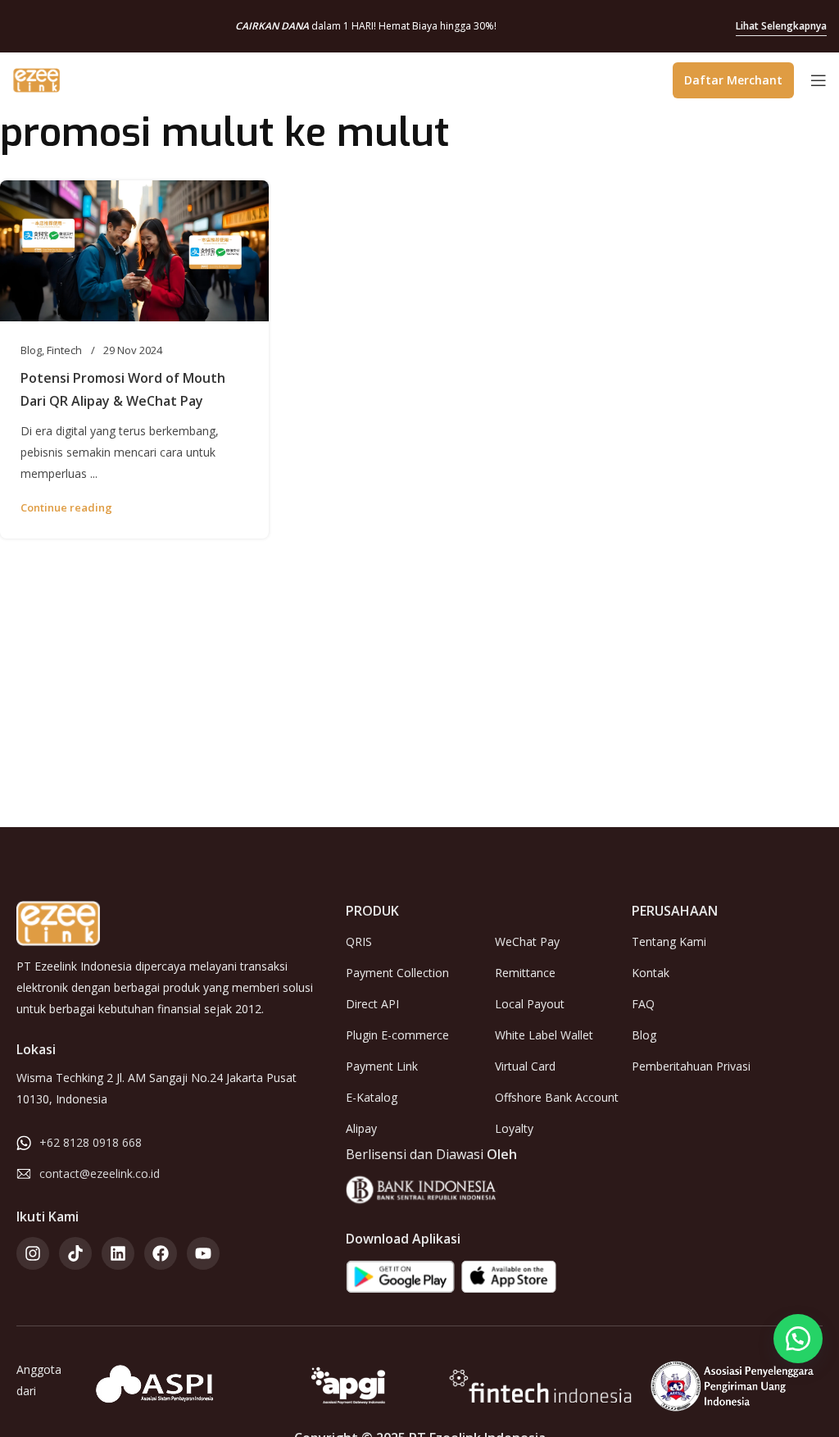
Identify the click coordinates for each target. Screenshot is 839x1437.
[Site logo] (36, 79)
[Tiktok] (75, 1253)
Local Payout (530, 1004)
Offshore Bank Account (557, 1097)
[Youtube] (203, 1253)
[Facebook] (160, 1253)
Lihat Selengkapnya (781, 26)
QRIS (359, 941)
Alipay (361, 1128)
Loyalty (514, 1128)
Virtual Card (525, 1066)
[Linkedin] (118, 1253)
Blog (31, 350)
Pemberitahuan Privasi (691, 1066)
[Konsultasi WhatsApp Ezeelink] (798, 1338)
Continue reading (66, 507)
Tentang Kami (669, 941)
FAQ (643, 1004)
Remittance (525, 972)
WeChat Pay (527, 941)
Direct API (372, 1004)
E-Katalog (371, 1097)
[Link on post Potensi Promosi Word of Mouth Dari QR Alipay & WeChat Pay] (134, 250)
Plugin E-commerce (397, 1035)
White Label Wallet (544, 1035)
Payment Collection (397, 972)
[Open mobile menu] (818, 80)
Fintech (64, 350)
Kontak (650, 972)
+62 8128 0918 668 (90, 1142)
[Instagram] (32, 1253)
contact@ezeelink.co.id (99, 1173)
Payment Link (382, 1066)
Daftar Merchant (733, 80)
